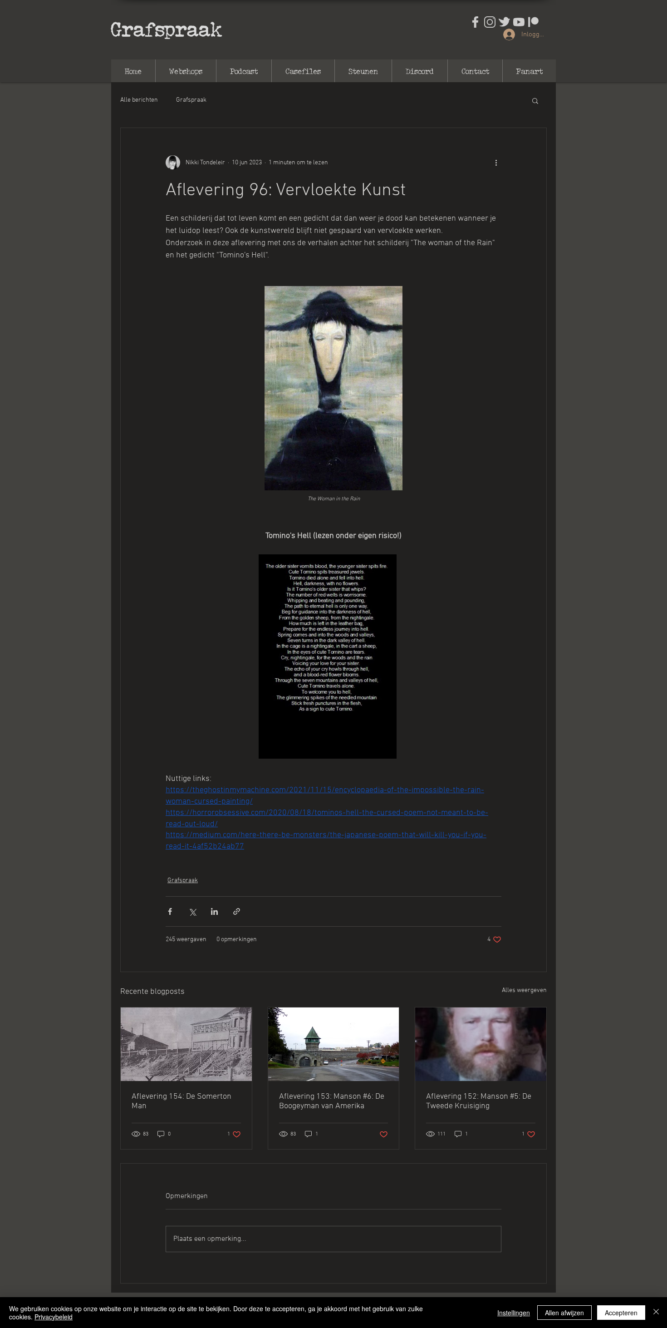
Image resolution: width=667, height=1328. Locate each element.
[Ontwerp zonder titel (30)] (489, 22)
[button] (535, 100)
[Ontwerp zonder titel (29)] (475, 22)
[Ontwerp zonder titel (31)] (504, 22)
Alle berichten (139, 100)
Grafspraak (166, 28)
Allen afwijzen (564, 1312)
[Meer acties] (495, 162)
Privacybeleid (53, 1316)
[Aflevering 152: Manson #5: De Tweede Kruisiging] (480, 1044)
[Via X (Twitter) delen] (192, 911)
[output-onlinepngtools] (533, 22)
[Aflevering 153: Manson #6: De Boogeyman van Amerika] (333, 1044)
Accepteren (621, 1312)
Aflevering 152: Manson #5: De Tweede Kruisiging (478, 1101)
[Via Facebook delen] (170, 911)
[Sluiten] (656, 1312)
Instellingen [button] (513, 1312)
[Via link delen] (236, 911)
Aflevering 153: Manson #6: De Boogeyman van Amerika (331, 1101)
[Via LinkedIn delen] (214, 911)
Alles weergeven (524, 990)
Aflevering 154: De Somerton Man (181, 1101)
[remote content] (333, 389)
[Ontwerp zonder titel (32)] (519, 22)
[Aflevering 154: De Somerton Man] (186, 1044)
